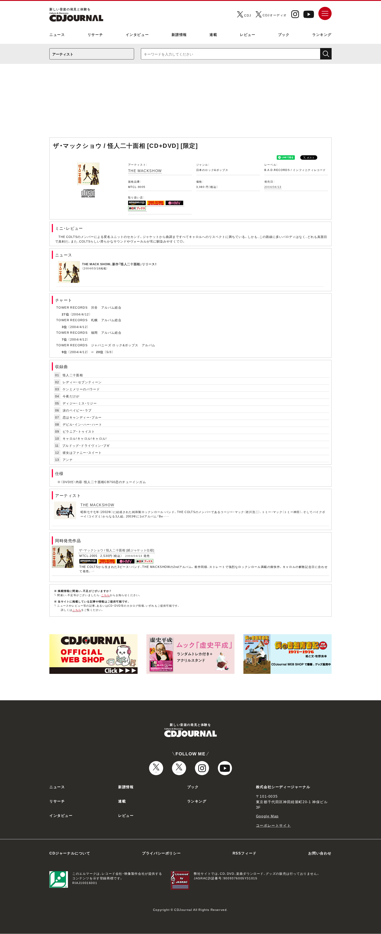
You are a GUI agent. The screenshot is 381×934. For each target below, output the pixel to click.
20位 (100, 352)
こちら (105, 595)
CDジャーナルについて (69, 853)
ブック (284, 34)
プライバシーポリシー (161, 853)
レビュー (247, 34)
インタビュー (137, 34)
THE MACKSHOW (145, 170)
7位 (64, 339)
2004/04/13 (273, 187)
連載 (213, 34)
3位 (64, 326)
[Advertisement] (190, 103)
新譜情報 (179, 34)
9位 (64, 352)
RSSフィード (245, 853)
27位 (65, 314)
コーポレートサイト (273, 825)
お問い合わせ (320, 853)
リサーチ (95, 34)
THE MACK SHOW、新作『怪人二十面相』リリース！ (119, 264)
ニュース (57, 34)
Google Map (267, 816)
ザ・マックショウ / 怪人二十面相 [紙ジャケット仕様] (116, 550)
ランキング (322, 34)
